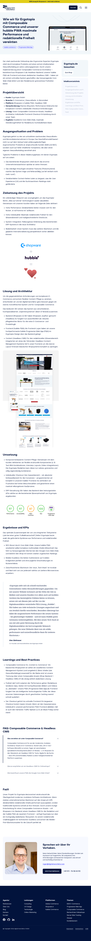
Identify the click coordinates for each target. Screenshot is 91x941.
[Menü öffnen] (86, 8)
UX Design (28, 907)
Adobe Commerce (52, 904)
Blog (4, 909)
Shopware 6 (50, 907)
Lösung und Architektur (73, 96)
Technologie (28, 909)
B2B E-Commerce (73, 904)
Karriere (5, 912)
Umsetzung (69, 99)
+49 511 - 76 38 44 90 (72, 871)
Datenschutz (79, 929)
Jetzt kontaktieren (52, 871)
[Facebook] (4, 920)
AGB (86, 929)
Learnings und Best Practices (74, 106)
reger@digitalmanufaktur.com (53, 864)
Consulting (27, 904)
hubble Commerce (52, 909)
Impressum (69, 929)
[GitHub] (8, 920)
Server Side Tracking (74, 915)
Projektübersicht (71, 86)
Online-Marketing (30, 912)
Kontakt (73, 8)
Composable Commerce (75, 909)
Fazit (67, 112)
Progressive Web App (74, 907)
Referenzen (7, 904)
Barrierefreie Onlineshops (76, 912)
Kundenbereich (72, 921)
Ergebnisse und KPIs (72, 102)
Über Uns (6, 907)
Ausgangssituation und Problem (74, 90)
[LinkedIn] (13, 920)
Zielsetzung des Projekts (74, 93)
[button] (45, 1)
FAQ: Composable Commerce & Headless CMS (74, 109)
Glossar (69, 918)
